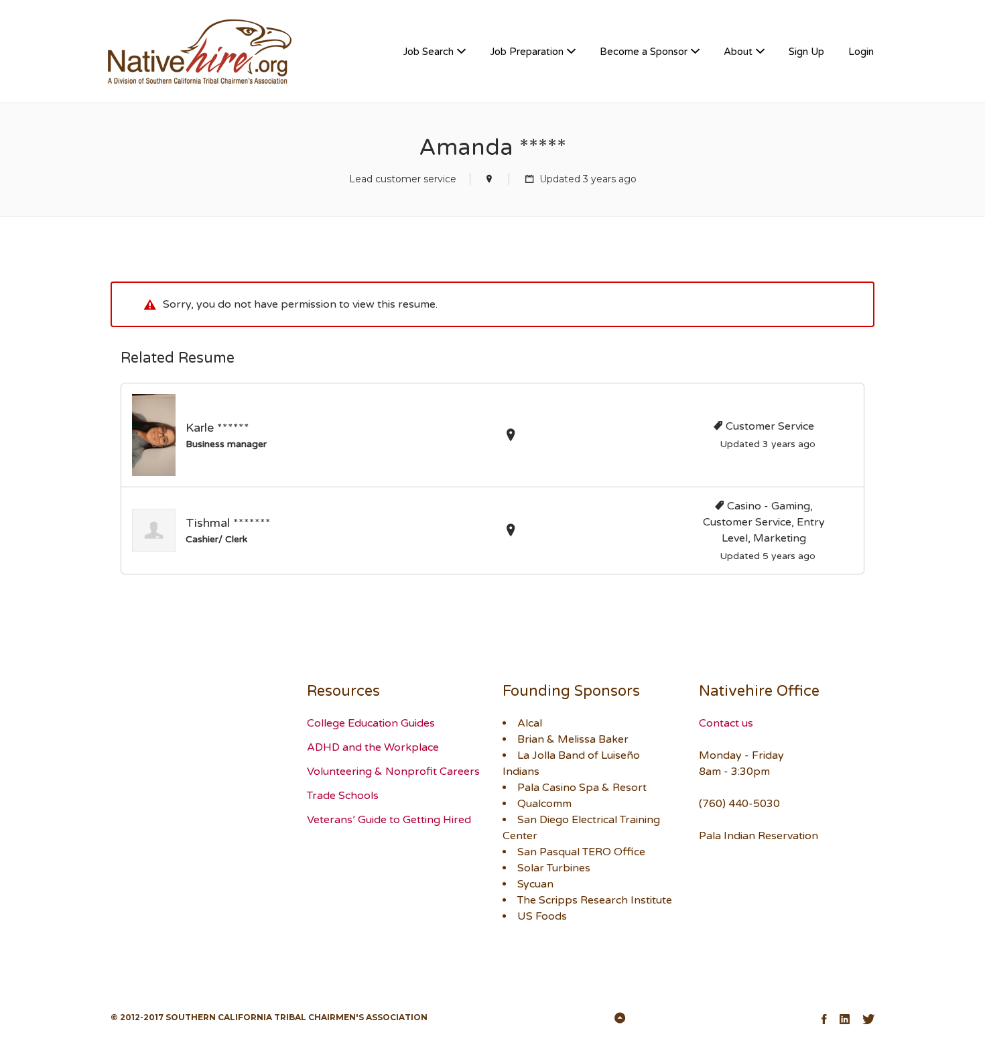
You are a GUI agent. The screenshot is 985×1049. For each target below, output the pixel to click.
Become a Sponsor (643, 52)
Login (861, 52)
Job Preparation (527, 52)
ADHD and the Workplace (373, 747)
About (738, 52)
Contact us (726, 723)
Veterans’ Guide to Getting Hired (389, 819)
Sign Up (806, 52)
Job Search (428, 52)
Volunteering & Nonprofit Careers (393, 771)
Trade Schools (343, 795)
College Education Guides (371, 723)
